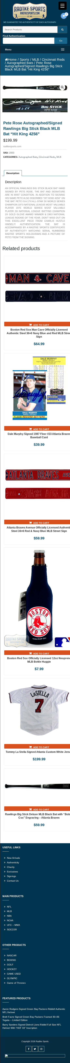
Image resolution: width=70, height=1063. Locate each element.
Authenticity (13, 862)
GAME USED (14, 973)
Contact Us (13, 880)
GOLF (10, 964)
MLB (35, 59)
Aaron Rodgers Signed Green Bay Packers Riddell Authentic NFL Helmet (33, 1011)
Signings (11, 876)
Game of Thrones (16, 983)
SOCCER (12, 929)
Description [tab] (12, 173)
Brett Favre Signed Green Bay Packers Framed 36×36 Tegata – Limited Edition (30, 1018)
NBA (9, 916)
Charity (10, 867)
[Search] (62, 29)
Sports (24, 59)
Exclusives (12, 871)
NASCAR (11, 955)
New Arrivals (13, 858)
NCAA (10, 920)
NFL (9, 906)
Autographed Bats (20, 62)
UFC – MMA (13, 925)
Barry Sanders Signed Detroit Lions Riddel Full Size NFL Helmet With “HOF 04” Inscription (31, 1026)
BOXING (11, 960)
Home (12, 59)
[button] (62, 87)
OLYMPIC (12, 978)
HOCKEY (12, 969)
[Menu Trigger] (62, 6)
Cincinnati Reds (53, 59)
